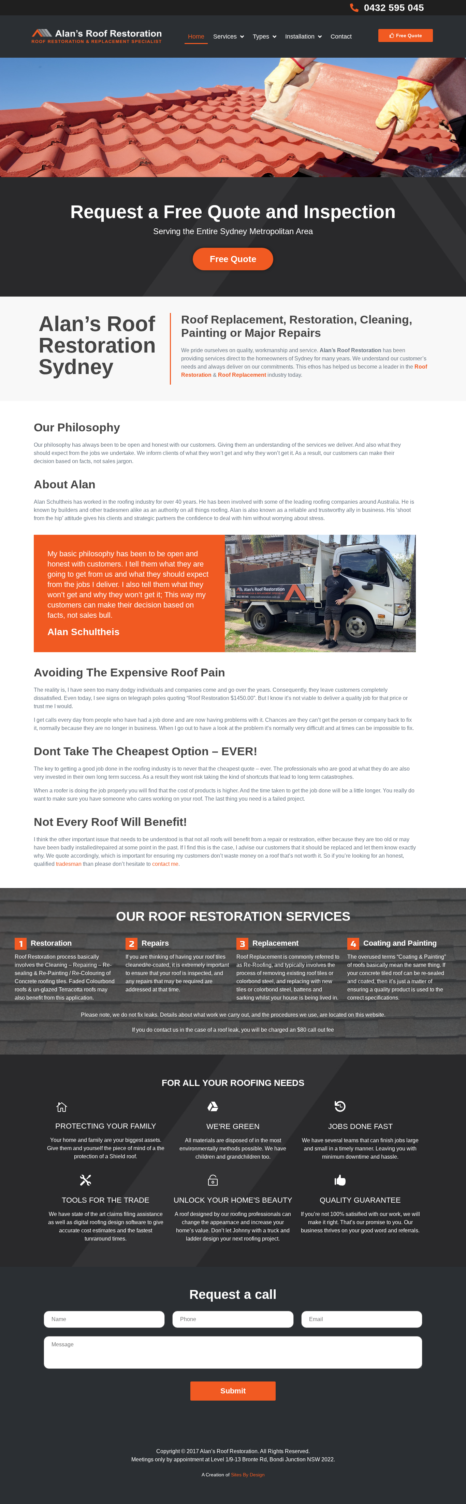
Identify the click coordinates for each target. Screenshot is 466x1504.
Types (261, 36)
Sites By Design (248, 1474)
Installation (300, 36)
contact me (165, 864)
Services (225, 36)
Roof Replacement (242, 375)
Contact (341, 36)
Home (196, 36)
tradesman (69, 864)
